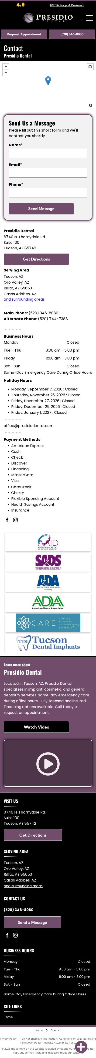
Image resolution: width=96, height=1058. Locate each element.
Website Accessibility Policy (60, 1042)
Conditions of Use (70, 1038)
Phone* (16, 184)
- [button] (6, 73)
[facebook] (7, 520)
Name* (16, 145)
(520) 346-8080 (43, 313)
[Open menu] (89, 17)
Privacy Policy (8, 1038)
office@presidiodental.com (28, 425)
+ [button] (6, 67)
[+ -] (48, 86)
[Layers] (90, 67)
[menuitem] (10, 1017)
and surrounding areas (24, 299)
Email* (15, 164)
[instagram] (15, 520)
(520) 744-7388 (53, 319)
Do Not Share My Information (39, 1038)
